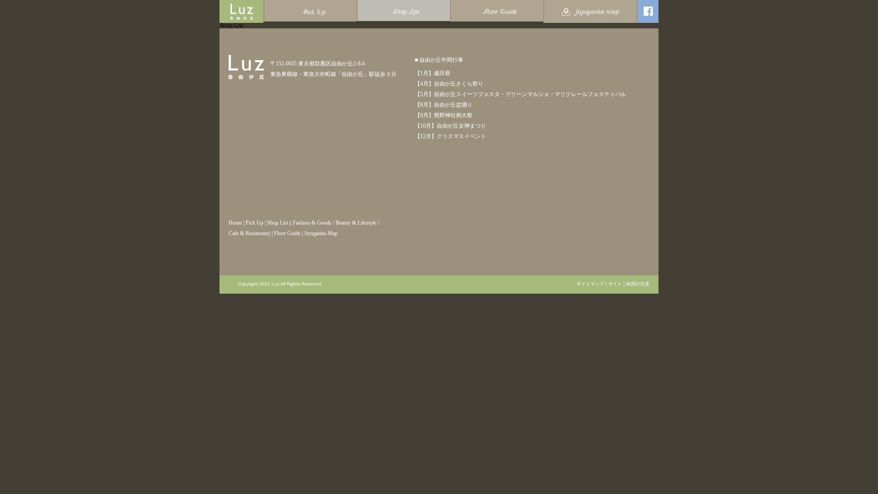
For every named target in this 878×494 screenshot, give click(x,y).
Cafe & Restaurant (248, 233)
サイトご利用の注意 (628, 284)
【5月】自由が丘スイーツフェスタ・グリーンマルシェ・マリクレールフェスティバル (520, 94)
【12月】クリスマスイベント (450, 136)
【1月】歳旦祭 (432, 73)
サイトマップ (590, 284)
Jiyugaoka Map (320, 233)
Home (235, 223)
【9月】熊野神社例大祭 (443, 115)
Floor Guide (287, 233)
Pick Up (254, 223)
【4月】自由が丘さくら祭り (449, 84)
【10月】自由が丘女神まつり (450, 126)
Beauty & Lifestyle (356, 223)
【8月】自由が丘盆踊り (443, 105)
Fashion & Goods (312, 223)
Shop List (277, 223)
